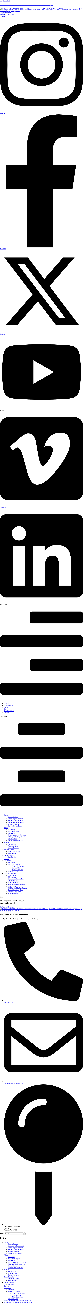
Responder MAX (5, 12)
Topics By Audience (18, 866)
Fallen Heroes (12, 839)
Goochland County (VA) (16, 879)
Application (12, 844)
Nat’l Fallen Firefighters (15, 890)
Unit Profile (12, 857)
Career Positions (13, 848)
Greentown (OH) (13, 881)
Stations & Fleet (9, 855)
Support (6, 859)
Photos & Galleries (14, 851)
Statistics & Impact (14, 831)
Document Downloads (15, 840)
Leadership (11, 829)
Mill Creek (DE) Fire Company (18, 888)
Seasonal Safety (17, 868)
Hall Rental (11, 833)
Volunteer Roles (13, 846)
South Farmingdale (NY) (16, 893)
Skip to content (5, 1)
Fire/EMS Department (7, 14)
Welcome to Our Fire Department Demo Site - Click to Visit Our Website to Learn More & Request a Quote (26, 5)
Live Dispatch (8, 705)
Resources (7, 860)
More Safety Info (17, 870)
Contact (6, 703)
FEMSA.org (12, 877)
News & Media (9, 850)
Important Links (13, 871)
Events (6, 707)
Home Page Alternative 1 (16, 819)
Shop (5, 709)
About (6, 828)
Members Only (9, 711)
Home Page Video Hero (15, 822)
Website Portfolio (13, 824)
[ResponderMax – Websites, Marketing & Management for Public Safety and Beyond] (18, 1302)
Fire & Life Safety (14, 864)
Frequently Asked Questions (17, 835)
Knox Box (11, 862)
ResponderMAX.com (15, 826)
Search (2, 1233)
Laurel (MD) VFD (14, 886)
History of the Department (16, 837)
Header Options (13, 817)
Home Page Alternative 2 (16, 820)
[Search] (25, 1234)
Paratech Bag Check (14, 892)
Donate (6, 712)
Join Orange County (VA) (16, 884)
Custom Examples (10, 873)
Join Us (6, 842)
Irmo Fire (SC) (13, 882)
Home (6, 815)
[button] (41, 309)
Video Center (12, 853)
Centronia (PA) (13, 875)
